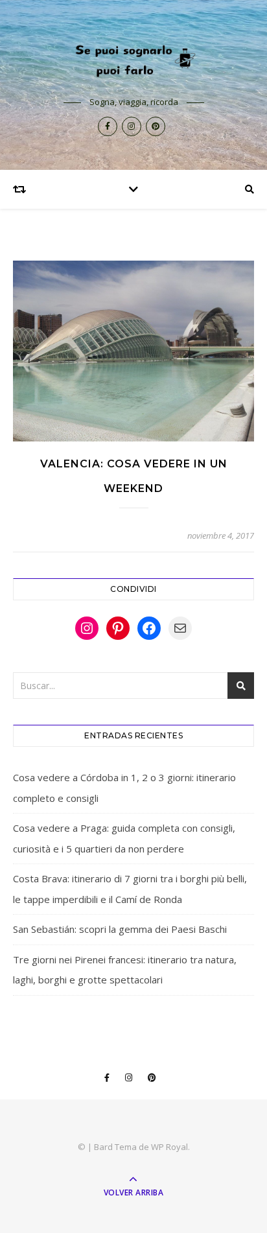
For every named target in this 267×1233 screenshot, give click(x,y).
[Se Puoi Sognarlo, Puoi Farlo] (133, 59)
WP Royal (169, 1147)
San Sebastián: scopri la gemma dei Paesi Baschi (120, 928)
